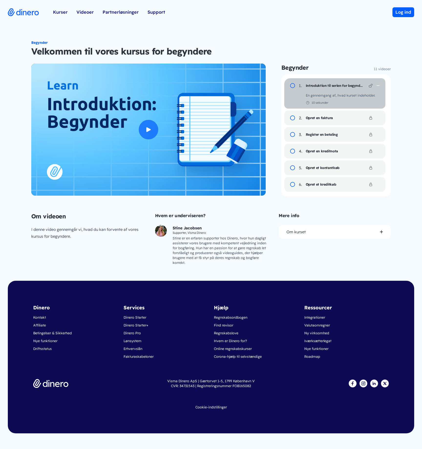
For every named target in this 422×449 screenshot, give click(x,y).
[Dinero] (50, 383)
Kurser (60, 12)
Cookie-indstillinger (211, 407)
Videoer (85, 12)
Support (156, 12)
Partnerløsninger (121, 12)
